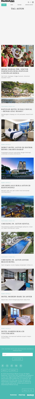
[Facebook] (2, 365)
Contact (13, 370)
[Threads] (21, 365)
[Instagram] (11, 365)
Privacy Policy (8, 378)
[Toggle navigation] (28, 2)
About (4, 370)
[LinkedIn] (16, 365)
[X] (7, 365)
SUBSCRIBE (17, 359)
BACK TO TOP (28, 390)
